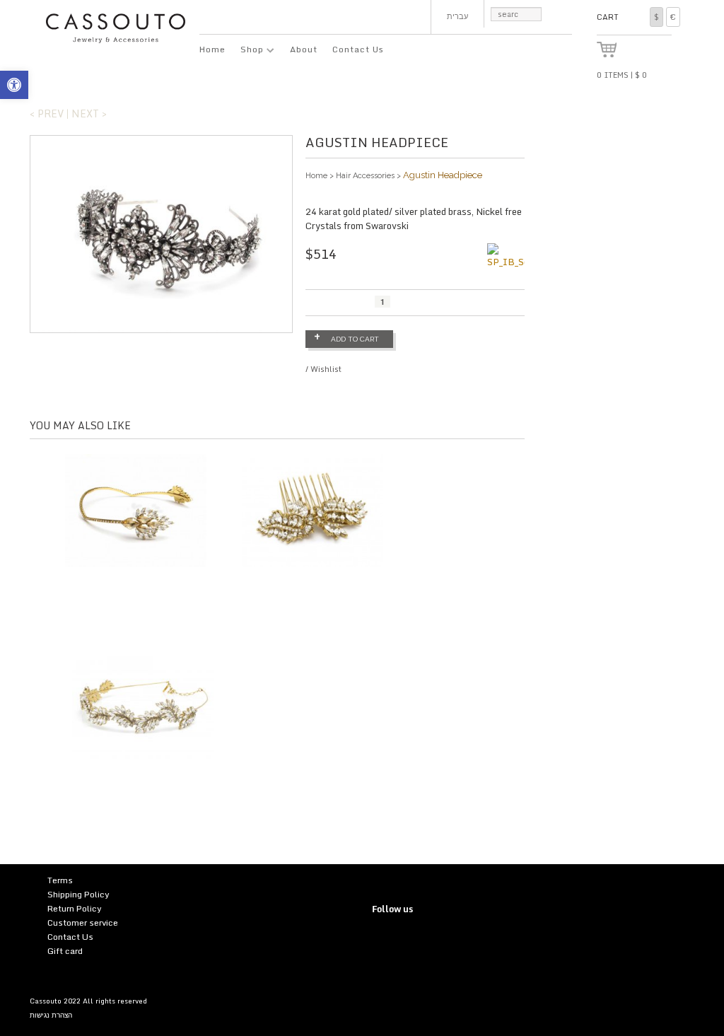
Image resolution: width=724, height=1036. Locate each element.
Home (212, 49)
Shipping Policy (78, 894)
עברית (457, 16)
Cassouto (46, 1000)
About (303, 49)
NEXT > (89, 113)
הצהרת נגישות (51, 1014)
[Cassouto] (115, 27)
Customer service (82, 922)
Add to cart (355, 339)
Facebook (432, 940)
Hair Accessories (365, 175)
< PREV (47, 113)
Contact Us (358, 49)
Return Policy (74, 908)
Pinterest (411, 940)
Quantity (323, 303)
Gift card (65, 951)
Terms (60, 880)
